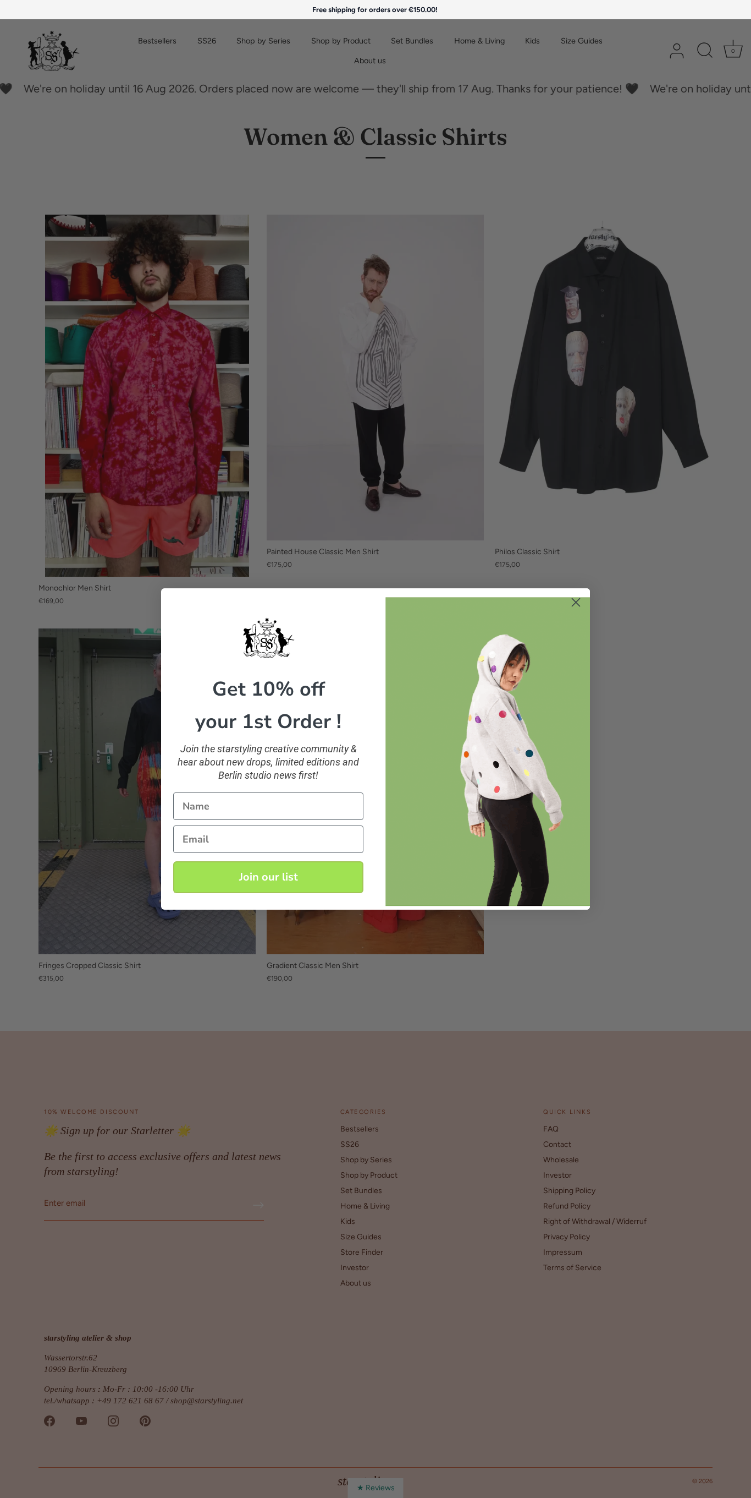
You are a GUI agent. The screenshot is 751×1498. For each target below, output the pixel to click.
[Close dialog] (576, 602)
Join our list (268, 877)
